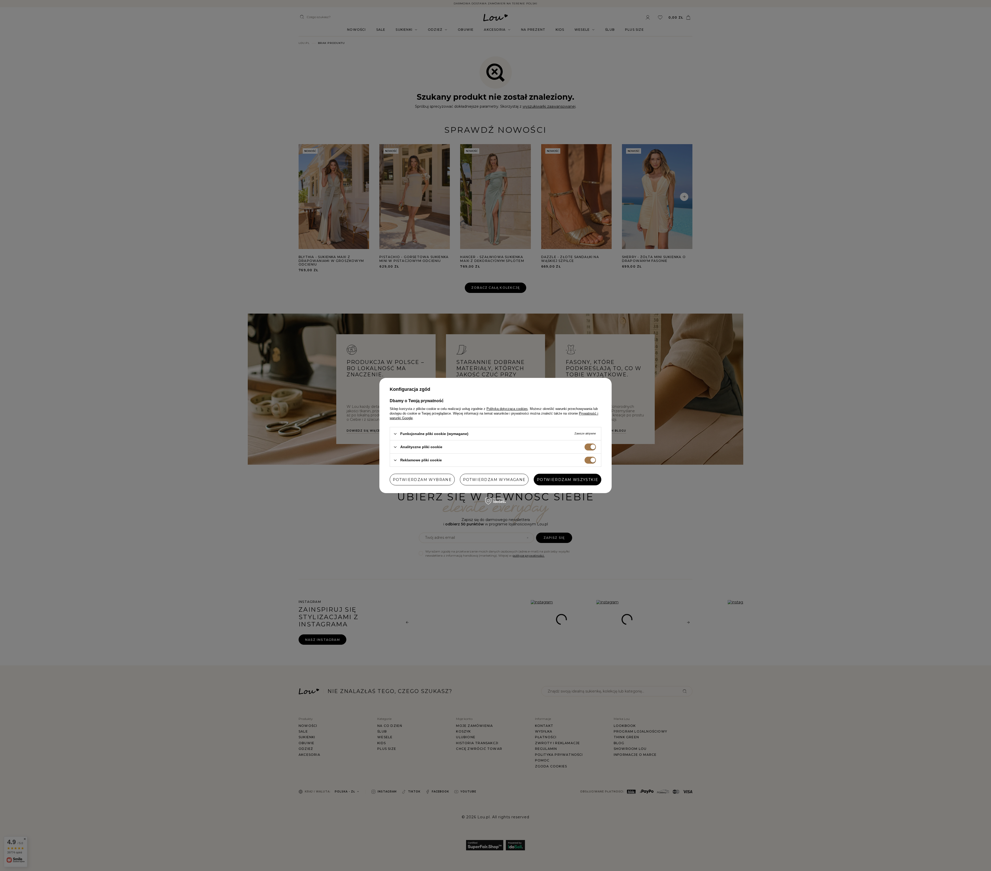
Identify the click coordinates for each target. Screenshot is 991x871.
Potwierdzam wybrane (422, 479)
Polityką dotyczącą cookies (507, 409)
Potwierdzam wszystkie (567, 479)
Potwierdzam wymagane (494, 479)
